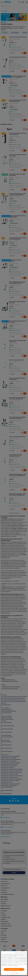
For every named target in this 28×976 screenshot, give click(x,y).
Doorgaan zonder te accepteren (20, 952)
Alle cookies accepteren (14, 969)
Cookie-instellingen (14, 973)
